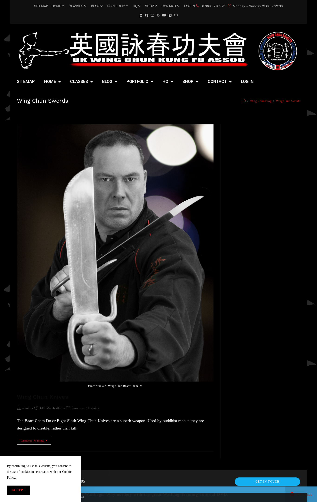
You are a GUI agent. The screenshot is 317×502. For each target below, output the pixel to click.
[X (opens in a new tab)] (141, 15)
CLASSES (76, 6)
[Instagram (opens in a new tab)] (152, 15)
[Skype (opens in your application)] (158, 15)
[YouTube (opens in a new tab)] (164, 15)
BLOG (95, 6)
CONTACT (169, 6)
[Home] (244, 101)
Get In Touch (267, 481)
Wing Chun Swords (288, 101)
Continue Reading (36, 439)
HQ (135, 6)
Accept (18, 490)
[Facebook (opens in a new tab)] (147, 15)
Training (93, 408)
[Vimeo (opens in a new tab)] (170, 15)
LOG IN (189, 6)
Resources (77, 408)
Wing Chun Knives (42, 397)
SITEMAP (41, 6)
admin (26, 408)
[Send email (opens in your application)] (176, 15)
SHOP (149, 6)
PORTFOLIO (116, 6)
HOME (56, 6)
